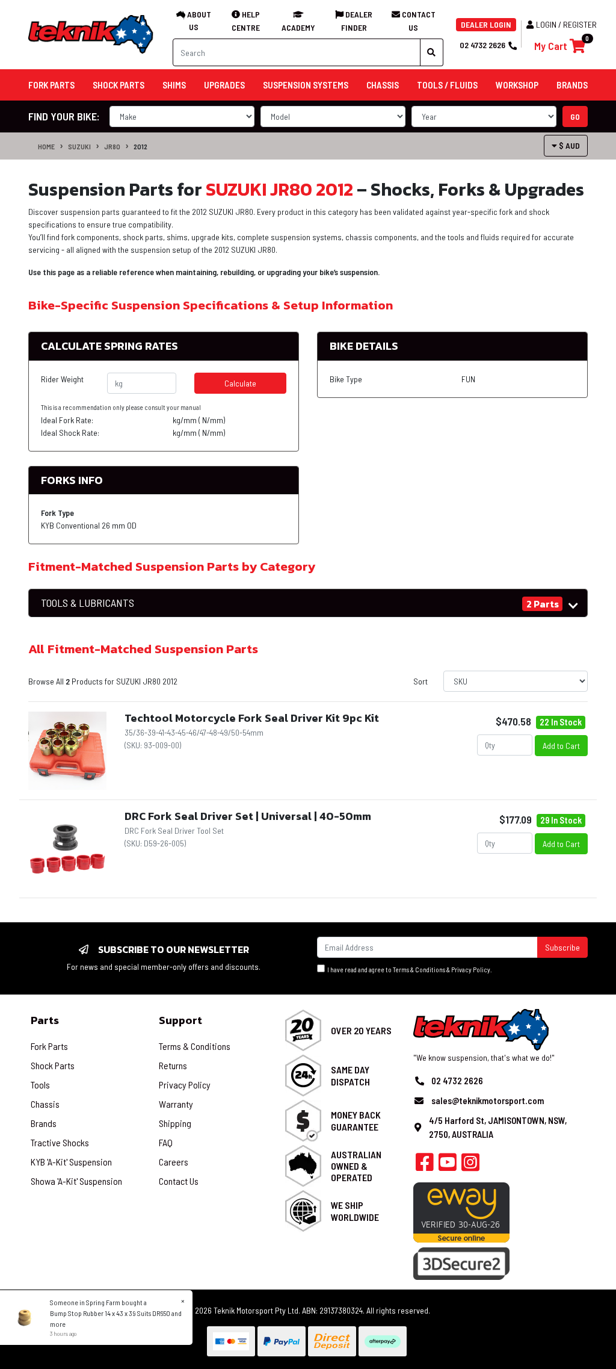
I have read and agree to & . (408, 969)
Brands (44, 1123)
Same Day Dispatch (350, 1075)
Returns (173, 1065)
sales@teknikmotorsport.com (487, 1100)
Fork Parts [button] (51, 84)
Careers (173, 1161)
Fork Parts (49, 1046)
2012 (140, 146)
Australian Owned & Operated (356, 1166)
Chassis (45, 1104)
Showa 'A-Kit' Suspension (76, 1181)
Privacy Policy (470, 969)
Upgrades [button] (224, 84)
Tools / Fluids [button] (447, 84)
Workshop (517, 84)
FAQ (166, 1142)
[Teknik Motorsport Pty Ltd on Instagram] (470, 1165)
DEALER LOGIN (486, 24)
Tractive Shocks (60, 1142)
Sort (420, 681)
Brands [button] (572, 84)
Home (46, 146)
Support (180, 1020)
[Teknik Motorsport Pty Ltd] (91, 33)
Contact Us (179, 1181)
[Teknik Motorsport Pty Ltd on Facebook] (425, 1165)
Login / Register (566, 24)
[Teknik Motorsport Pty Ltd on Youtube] (448, 1165)
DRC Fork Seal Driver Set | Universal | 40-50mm (248, 816)
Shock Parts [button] (118, 84)
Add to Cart (561, 745)
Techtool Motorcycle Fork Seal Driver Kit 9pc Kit (252, 718)
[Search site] (431, 52)
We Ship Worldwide (355, 1210)
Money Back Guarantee (356, 1120)
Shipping (175, 1123)
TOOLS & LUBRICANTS (87, 603)
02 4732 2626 (482, 45)
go (575, 116)
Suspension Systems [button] (305, 84)
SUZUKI (79, 146)
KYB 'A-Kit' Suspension (71, 1161)
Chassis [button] (382, 84)
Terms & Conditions (419, 969)
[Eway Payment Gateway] (461, 1211)
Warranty (176, 1104)
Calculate (240, 383)
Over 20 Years (361, 1030)
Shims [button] (174, 84)
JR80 (112, 146)
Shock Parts (53, 1065)
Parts (45, 1020)
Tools (40, 1084)
